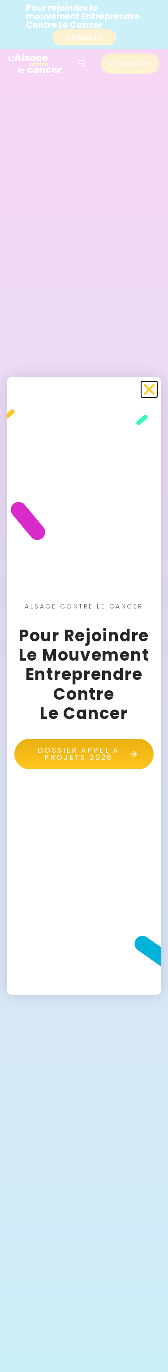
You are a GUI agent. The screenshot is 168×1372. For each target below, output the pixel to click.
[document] (84, 686)
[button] (149, 389)
